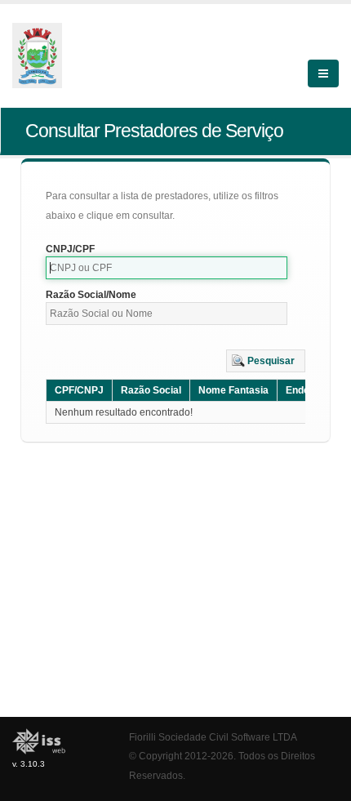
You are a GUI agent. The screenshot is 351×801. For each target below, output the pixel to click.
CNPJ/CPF (70, 249)
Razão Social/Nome (91, 294)
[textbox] (166, 267)
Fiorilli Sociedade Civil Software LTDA (213, 737)
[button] (265, 360)
